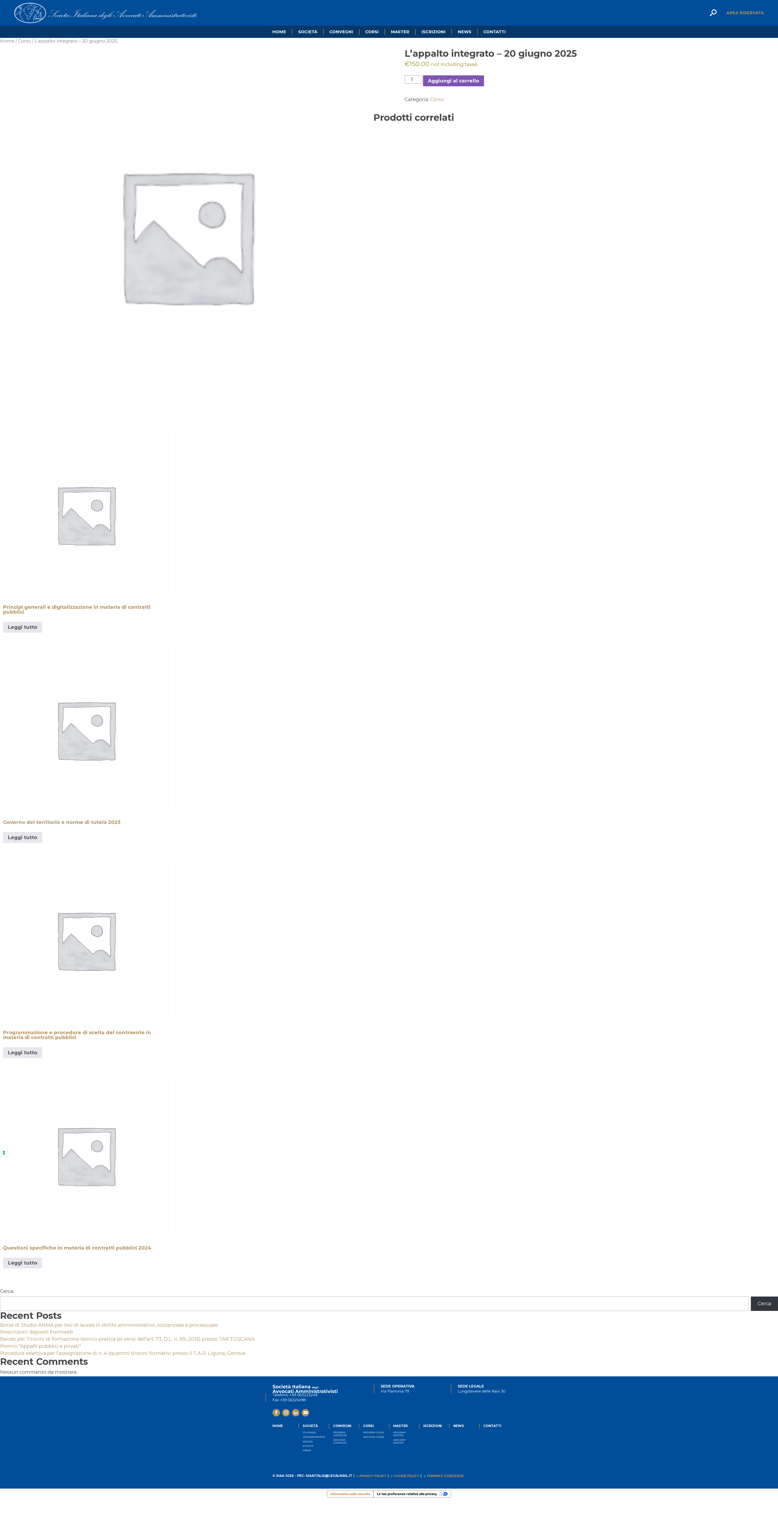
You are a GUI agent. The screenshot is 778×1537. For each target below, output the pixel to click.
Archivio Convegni (340, 1441)
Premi (307, 1450)
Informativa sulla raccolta (350, 1494)
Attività (308, 1445)
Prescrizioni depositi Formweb (36, 1332)
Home (279, 31)
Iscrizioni (433, 31)
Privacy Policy (373, 1475)
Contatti (494, 31)
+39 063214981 (293, 1400)
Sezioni (308, 1441)
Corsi (372, 31)
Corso (24, 41)
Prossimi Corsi (373, 1432)
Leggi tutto (22, 627)
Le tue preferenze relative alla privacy (407, 1494)
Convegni (341, 31)
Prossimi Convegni (340, 1434)
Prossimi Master (399, 1434)
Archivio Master (399, 1441)
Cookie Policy (406, 1475)
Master (400, 31)
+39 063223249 (303, 1395)
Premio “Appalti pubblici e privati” (40, 1346)
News (464, 31)
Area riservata (745, 12)
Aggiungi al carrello (453, 81)
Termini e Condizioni (444, 1475)
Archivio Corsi (373, 1436)
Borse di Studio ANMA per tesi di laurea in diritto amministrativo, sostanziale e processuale (109, 1325)
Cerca (6, 1291)
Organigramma (314, 1436)
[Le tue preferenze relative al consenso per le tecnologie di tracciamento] (4, 1153)
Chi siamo (309, 1432)
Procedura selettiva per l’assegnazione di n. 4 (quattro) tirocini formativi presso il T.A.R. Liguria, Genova (122, 1353)
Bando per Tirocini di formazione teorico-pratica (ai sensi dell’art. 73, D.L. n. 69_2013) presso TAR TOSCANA (127, 1339)
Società (307, 31)
